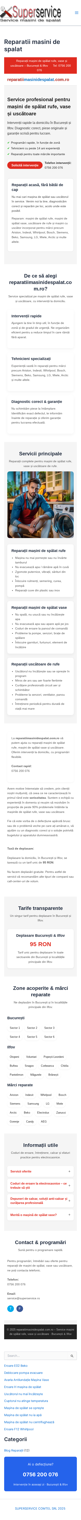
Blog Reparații (13, 1450)
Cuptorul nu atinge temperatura (26, 1401)
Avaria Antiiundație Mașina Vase (26, 1380)
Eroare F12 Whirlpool (18, 1429)
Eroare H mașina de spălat (22, 1387)
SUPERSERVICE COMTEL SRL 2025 (40, 1508)
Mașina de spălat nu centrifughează (29, 1422)
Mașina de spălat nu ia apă (23, 1415)
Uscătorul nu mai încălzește (23, 1394)
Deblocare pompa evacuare (23, 1373)
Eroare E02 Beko (16, 1366)
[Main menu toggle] (76, 12)
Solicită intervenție (24, 165)
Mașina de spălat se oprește (24, 1408)
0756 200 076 (40, 1474)
